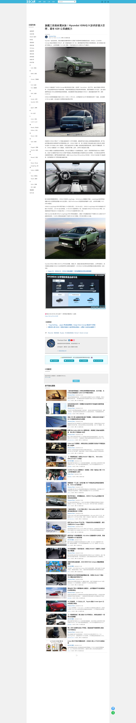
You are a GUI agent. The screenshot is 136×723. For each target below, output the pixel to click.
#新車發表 (56, 333)
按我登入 (76, 381)
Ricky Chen (71, 474)
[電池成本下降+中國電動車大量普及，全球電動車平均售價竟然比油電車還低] (56, 593)
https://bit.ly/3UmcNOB (51, 316)
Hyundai (58, 37)
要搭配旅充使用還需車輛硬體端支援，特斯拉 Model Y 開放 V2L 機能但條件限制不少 (85, 576)
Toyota (69, 611)
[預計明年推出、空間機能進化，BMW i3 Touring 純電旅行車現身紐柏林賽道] (56, 500)
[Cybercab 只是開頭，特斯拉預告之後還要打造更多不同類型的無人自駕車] (56, 448)
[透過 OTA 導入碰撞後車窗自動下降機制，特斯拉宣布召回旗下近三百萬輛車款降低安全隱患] (56, 421)
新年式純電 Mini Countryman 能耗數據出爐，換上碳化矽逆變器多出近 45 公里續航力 (86, 668)
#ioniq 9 (76, 333)
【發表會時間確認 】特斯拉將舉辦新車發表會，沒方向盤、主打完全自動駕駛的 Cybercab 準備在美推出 (86, 392)
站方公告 (32, 193)
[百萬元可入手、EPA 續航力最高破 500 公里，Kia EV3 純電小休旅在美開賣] (56, 685)
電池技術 (32, 42)
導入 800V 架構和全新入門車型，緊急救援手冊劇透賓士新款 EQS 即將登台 (86, 629)
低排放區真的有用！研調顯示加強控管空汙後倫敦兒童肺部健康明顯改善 (86, 405)
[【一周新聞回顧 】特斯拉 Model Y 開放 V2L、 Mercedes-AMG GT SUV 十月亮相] (56, 461)
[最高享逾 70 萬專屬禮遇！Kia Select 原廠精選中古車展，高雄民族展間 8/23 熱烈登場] (56, 540)
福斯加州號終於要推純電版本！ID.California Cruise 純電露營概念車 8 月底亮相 (86, 721)
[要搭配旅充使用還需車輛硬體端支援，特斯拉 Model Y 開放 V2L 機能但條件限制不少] (56, 579)
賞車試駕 (32, 45)
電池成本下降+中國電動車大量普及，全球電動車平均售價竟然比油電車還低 (86, 589)
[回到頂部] (113, 717)
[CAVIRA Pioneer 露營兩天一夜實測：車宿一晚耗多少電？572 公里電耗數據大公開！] (56, 474)
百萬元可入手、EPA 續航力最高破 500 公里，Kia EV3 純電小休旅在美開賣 (86, 681)
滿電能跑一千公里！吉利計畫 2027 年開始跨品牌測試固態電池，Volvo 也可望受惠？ (86, 484)
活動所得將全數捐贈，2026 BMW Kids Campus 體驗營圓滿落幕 (86, 563)
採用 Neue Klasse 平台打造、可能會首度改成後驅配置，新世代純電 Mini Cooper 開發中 (86, 523)
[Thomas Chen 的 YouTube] (71, 340)
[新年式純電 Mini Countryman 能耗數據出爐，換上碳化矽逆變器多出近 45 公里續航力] (56, 672)
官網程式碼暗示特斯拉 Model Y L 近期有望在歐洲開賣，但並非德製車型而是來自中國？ (86, 695)
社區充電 (32, 34)
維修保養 (32, 51)
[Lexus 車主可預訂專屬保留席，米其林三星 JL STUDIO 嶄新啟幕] (56, 645)
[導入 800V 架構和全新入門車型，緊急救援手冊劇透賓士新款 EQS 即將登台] (56, 632)
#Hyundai (50, 333)
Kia (68, 545)
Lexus (69, 650)
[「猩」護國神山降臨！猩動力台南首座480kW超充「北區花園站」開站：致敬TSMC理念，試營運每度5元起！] (56, 711)
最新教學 (32, 31)
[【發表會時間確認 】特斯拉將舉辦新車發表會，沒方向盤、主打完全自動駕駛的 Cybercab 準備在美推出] (56, 395)
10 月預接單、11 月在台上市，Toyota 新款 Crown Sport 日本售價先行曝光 (86, 602)
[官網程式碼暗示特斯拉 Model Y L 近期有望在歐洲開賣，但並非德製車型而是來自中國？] (56, 698)
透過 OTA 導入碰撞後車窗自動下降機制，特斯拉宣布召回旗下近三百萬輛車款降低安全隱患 (86, 418)
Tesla (69, 400)
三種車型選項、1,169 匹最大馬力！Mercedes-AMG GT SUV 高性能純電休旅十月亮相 (86, 510)
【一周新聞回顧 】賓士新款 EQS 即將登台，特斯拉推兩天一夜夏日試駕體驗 (86, 615)
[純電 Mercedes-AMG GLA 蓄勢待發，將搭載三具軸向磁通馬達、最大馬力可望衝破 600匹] (56, 435)
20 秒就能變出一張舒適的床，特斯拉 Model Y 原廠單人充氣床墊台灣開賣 (86, 550)
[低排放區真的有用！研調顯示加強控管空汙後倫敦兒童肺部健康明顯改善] (56, 408)
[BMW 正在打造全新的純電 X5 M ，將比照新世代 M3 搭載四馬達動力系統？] (56, 658)
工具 (49, 1)
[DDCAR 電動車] (31, 1)
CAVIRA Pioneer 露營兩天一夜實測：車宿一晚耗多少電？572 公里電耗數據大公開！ (86, 471)
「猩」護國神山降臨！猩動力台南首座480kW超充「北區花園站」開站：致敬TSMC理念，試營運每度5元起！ (86, 708)
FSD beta (32, 48)
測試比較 (32, 53)
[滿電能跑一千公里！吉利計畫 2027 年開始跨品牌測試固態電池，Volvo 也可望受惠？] (56, 487)
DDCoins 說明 (47, 377)
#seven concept (84, 333)
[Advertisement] (68, 13)
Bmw (69, 505)
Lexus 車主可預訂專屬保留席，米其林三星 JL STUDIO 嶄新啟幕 (86, 642)
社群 (53, 1)
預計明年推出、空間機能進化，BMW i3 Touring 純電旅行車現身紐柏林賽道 (86, 497)
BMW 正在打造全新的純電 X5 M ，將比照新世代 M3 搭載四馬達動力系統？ (86, 655)
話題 (44, 1)
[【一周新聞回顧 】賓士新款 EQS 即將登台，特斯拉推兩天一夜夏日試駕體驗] (56, 619)
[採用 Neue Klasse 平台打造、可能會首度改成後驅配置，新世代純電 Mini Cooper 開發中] (56, 527)
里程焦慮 (32, 56)
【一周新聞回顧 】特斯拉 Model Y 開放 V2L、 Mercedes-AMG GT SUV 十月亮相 (85, 458)
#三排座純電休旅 (69, 333)
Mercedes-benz (71, 440)
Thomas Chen (52, 36)
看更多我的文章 (62, 351)
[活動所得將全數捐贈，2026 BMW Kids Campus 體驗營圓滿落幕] (56, 566)
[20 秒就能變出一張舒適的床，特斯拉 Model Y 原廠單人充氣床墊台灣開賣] (56, 553)
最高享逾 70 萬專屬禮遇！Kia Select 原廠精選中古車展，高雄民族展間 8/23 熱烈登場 (86, 536)
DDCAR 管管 (71, 461)
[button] (105, 2)
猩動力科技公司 (71, 711)
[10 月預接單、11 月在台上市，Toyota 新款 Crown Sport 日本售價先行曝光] (56, 606)
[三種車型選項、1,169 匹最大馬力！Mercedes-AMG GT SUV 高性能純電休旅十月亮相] (56, 513)
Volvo (69, 492)
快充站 (31, 39)
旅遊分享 (32, 59)
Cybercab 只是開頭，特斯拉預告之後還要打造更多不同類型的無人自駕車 (86, 444)
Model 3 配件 (33, 36)
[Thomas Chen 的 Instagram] (74, 340)
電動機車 (32, 190)
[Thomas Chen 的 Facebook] (69, 340)
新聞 (40, 1)
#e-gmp (62, 333)
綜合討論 (32, 62)
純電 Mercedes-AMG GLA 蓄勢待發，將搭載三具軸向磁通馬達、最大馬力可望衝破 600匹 (86, 431)
